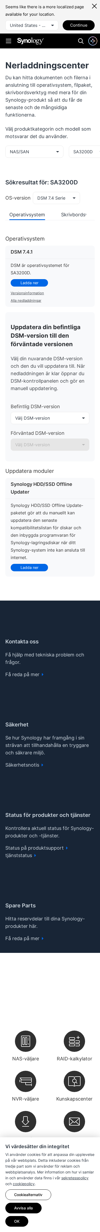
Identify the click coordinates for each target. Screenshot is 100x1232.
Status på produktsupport (35, 848)
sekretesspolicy (75, 1178)
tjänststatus (19, 855)
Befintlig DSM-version (35, 406)
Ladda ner (29, 282)
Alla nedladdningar (26, 300)
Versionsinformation (27, 293)
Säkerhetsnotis (23, 765)
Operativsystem (27, 214)
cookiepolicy (24, 1183)
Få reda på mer (23, 674)
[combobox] (31, 25)
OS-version (18, 198)
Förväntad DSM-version (38, 433)
